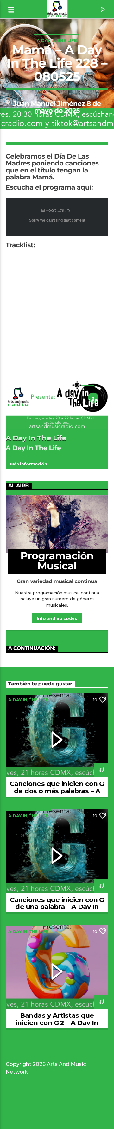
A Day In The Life (57, 40)
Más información (28, 463)
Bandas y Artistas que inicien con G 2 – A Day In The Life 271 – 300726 (57, 1022)
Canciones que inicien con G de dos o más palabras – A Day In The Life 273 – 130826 (57, 791)
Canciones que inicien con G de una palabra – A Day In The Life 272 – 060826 (57, 907)
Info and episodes (57, 618)
